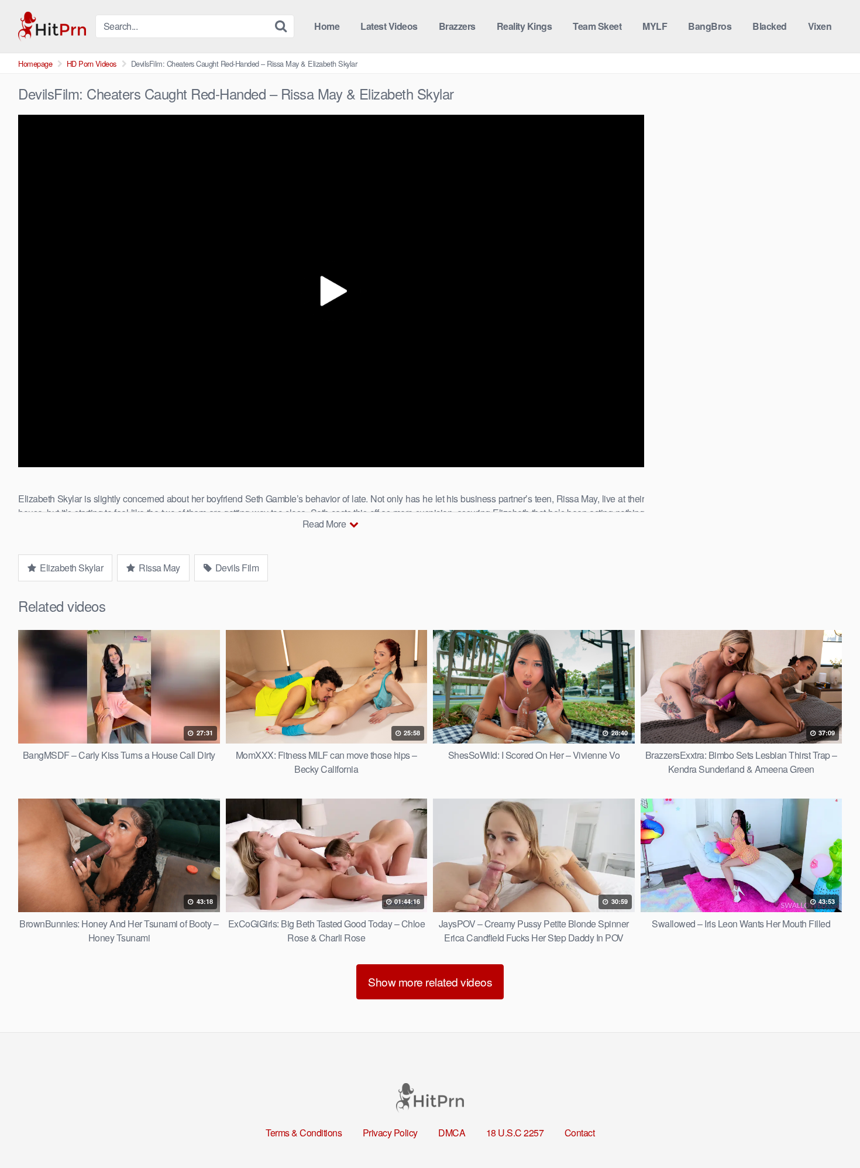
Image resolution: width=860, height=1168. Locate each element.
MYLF (654, 26)
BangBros (709, 26)
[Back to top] (827, 1130)
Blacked (769, 26)
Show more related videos (430, 981)
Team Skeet (597, 26)
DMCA (451, 1132)
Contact (580, 1132)
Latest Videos (389, 26)
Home (326, 26)
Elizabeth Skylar (71, 567)
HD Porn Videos (91, 63)
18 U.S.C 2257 (515, 1132)
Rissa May (158, 567)
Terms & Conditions (304, 1132)
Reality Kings (524, 26)
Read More (325, 523)
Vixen (820, 26)
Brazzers (457, 26)
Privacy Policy (390, 1132)
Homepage (35, 63)
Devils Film (236, 567)
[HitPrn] (52, 27)
